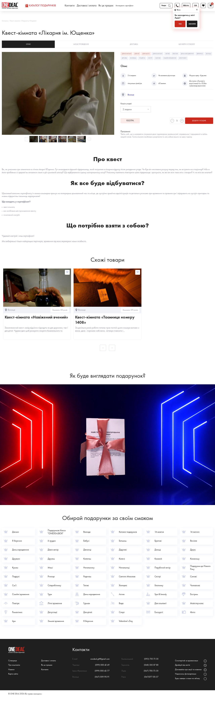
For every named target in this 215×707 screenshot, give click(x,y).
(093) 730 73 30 (151, 659)
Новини (11, 669)
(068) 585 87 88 (151, 665)
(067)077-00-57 (151, 677)
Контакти (70, 5)
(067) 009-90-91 (102, 677)
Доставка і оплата (86, 5)
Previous (27, 139)
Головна (5, 21)
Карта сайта (13, 674)
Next (89, 139)
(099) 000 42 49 (102, 665)
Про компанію (14, 665)
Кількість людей (126, 104)
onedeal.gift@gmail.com (100, 659)
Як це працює (105, 5)
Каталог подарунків (42, 5)
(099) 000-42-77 (102, 671)
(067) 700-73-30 (151, 671)
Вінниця (131, 95)
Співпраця (12, 660)
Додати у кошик (199, 121)
